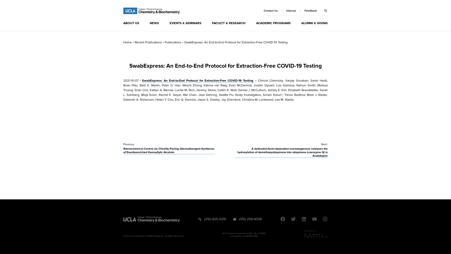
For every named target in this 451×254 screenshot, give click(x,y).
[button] (326, 11)
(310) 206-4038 (250, 219)
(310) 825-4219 (215, 219)
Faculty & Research (228, 23)
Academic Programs (273, 23)
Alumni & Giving (314, 23)
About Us (131, 23)
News (154, 23)
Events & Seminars (185, 23)
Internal (291, 11)
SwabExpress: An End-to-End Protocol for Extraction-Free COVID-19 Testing (197, 80)
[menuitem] (131, 23)
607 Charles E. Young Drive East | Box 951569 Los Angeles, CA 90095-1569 (244, 234)
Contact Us (271, 11)
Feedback (310, 11)
